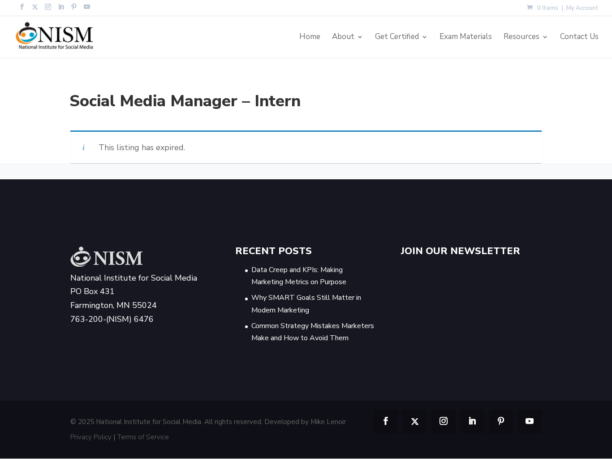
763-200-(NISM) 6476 (112, 319)
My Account (582, 8)
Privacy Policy (91, 437)
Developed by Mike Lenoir (305, 421)
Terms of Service (143, 437)
